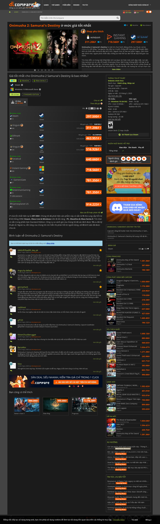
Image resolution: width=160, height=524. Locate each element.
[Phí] (92, 108)
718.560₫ (93, 170)
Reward (76, 5)
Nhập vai (130, 83)
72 (12, 193)
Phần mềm (66, 5)
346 (12, 128)
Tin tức (85, 5)
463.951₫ (93, 138)
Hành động (121, 83)
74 (12, 139)
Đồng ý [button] (148, 520)
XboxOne (25, 80)
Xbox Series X (41, 80)
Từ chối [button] (135, 520)
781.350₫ (93, 180)
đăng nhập (50, 243)
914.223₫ (93, 204)
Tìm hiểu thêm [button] (119, 520)
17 (12, 182)
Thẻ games (56, 5)
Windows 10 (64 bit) (119, 101)
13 (12, 119)
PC (14, 80)
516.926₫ (93, 149)
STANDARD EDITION (31, 94)
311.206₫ (93, 128)
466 (12, 171)
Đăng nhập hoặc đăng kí (139, 5)
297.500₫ (93, 116)
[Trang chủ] (9, 12)
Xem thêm (116, 69)
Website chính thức (116, 81)
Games (46, 5)
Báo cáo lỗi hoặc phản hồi (90, 212)
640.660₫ (93, 159)
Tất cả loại (15, 94)
